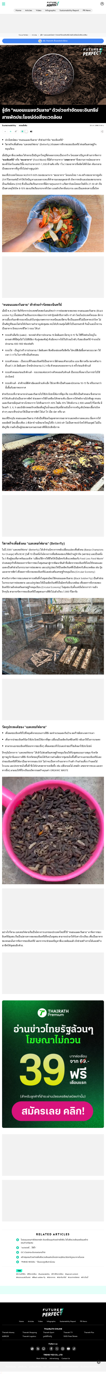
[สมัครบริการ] (53, 1064)
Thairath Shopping (29, 1332)
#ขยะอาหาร (51, 1277)
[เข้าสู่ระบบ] (102, 4)
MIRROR (5, 1336)
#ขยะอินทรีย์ (61, 1277)
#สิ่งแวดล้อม (32, 1274)
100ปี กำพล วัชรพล (70, 1336)
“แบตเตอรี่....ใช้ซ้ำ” (28, 1247)
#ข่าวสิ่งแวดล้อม (57, 1274)
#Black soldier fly (38, 1277)
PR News (87, 10)
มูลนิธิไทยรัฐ (47, 1336)
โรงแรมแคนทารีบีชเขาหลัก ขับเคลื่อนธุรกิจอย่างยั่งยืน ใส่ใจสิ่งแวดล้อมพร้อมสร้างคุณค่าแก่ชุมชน (54, 1241)
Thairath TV (68, 1332)
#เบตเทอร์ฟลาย (74, 1277)
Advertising (54, 1358)
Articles (28, 10)
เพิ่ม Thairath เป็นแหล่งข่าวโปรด (55, 41)
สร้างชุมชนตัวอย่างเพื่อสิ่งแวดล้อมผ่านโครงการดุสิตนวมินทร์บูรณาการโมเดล (52, 1257)
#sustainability (44, 1274)
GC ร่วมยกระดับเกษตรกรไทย (33, 1252)
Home (18, 10)
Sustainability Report (69, 10)
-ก (5, 131)
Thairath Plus (89, 1332)
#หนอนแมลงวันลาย (23, 1277)
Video (38, 10)
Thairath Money (8, 1332)
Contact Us (66, 1358)
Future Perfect (23, 35)
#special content (71, 1274)
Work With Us (41, 1358)
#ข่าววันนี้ (84, 1277)
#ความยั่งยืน (21, 1274)
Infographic (50, 10)
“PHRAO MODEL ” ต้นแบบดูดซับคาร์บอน (38, 1262)
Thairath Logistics (29, 1336)
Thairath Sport (48, 1332)
